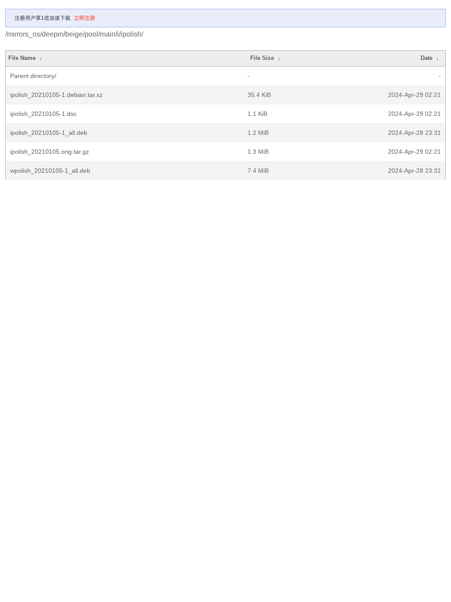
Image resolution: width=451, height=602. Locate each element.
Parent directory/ (33, 75)
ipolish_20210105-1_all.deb (48, 132)
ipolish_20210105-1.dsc (43, 113)
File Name (22, 58)
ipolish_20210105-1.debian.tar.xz (56, 94)
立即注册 (84, 18)
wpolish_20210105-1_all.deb (50, 170)
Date (427, 58)
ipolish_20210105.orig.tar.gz (49, 151)
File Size (262, 58)
